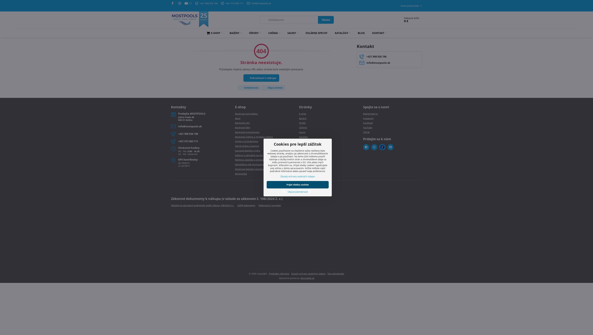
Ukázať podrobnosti (298, 191)
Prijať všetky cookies (298, 184)
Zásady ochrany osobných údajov (297, 176)
